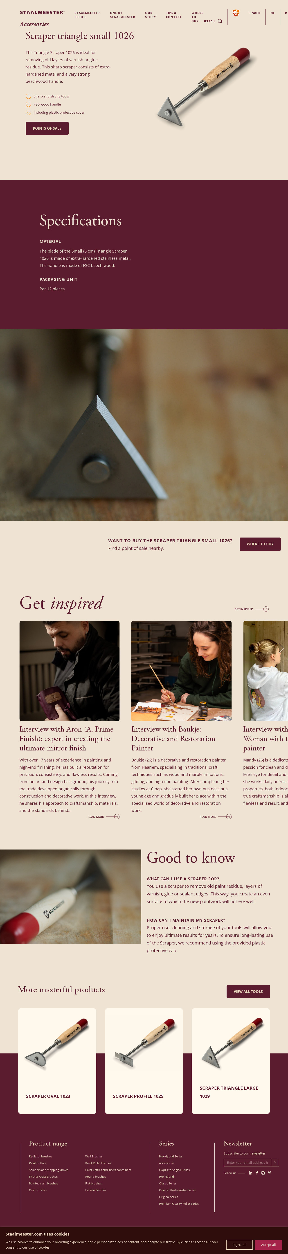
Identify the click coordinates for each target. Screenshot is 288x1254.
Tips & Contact (174, 15)
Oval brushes (38, 1190)
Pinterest (269, 1173)
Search (209, 21)
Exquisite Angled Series (174, 1170)
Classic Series (167, 1183)
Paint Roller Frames (98, 1163)
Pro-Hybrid (166, 1177)
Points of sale (47, 128)
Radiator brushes (40, 1156)
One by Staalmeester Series (177, 1190)
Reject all (239, 1245)
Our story (150, 15)
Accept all (268, 1245)
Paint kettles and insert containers (108, 1170)
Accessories (166, 1163)
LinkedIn (250, 1173)
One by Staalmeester (122, 15)
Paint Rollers (37, 1163)
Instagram (263, 1173)
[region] (144, 1240)
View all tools (248, 991)
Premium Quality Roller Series (179, 1204)
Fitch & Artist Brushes (43, 1177)
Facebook (257, 1173)
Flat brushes (93, 1183)
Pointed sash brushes (43, 1183)
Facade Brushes (95, 1190)
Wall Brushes (93, 1156)
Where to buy (260, 544)
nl (272, 13)
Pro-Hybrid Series (170, 1156)
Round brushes (95, 1177)
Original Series (168, 1197)
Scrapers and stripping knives (48, 1170)
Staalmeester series (87, 15)
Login (255, 13)
